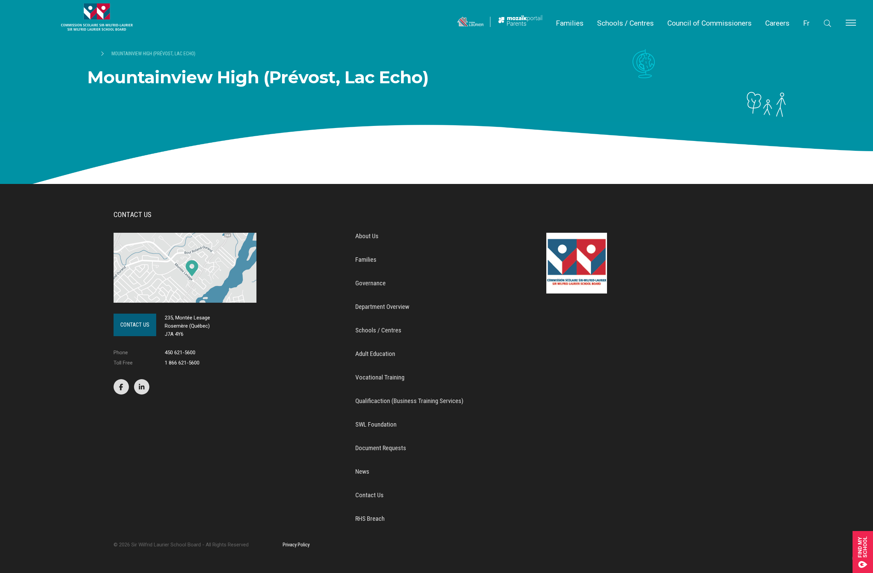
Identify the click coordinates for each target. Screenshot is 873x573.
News (362, 471)
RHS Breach (370, 518)
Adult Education (375, 353)
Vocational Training (379, 377)
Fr (806, 23)
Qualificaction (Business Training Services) (409, 401)
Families (569, 23)
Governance (370, 283)
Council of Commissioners (709, 23)
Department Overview (382, 306)
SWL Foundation (376, 424)
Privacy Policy (296, 545)
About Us (367, 236)
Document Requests (380, 448)
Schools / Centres (625, 23)
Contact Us (134, 324)
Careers (777, 23)
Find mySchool (863, 547)
